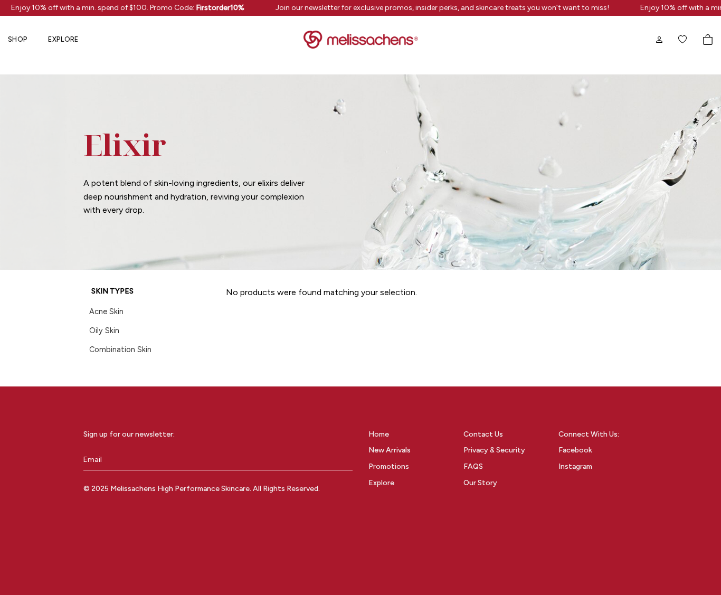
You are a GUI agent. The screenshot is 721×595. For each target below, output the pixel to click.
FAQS (473, 466)
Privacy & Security (494, 450)
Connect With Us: (588, 434)
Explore (381, 482)
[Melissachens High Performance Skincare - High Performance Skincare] (360, 40)
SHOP (17, 39)
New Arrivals (389, 450)
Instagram (575, 466)
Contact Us (483, 434)
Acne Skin (106, 311)
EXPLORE (63, 39)
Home (378, 434)
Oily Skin (104, 330)
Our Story (480, 482)
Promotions (388, 466)
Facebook (575, 450)
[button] (708, 39)
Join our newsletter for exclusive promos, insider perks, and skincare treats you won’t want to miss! (438, 7)
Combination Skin (120, 349)
